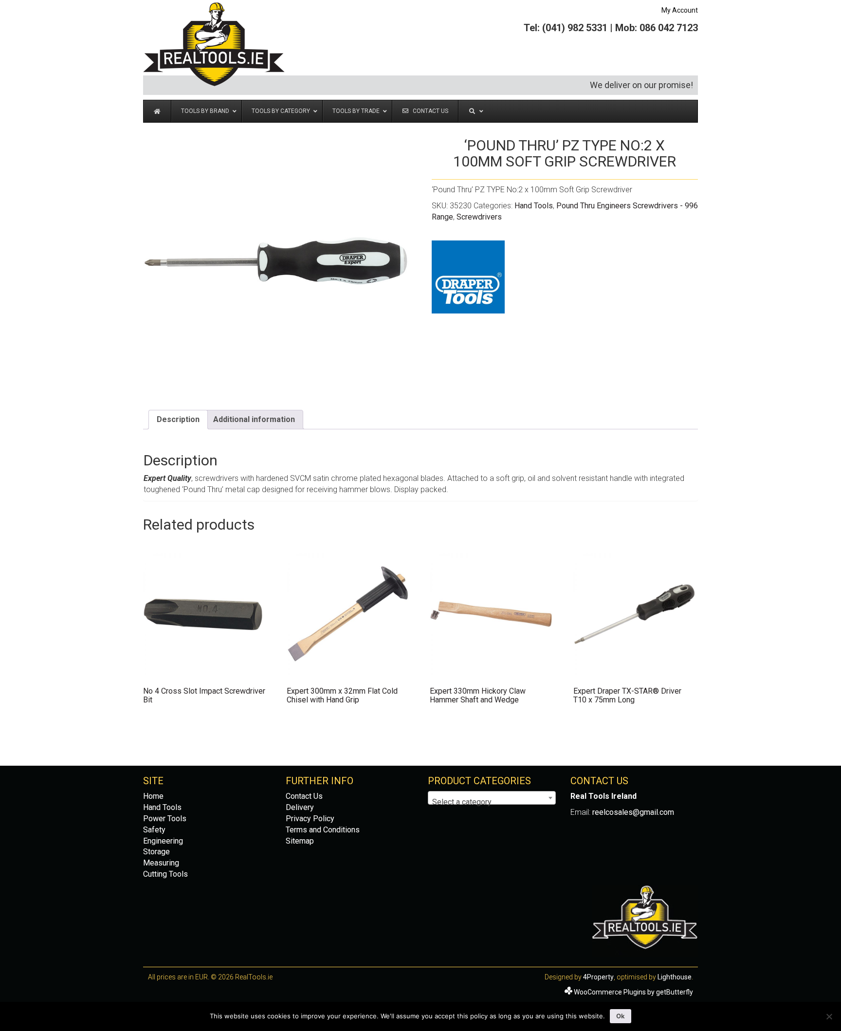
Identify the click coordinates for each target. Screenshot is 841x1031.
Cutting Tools (165, 874)
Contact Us (304, 796)
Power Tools (164, 818)
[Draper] (468, 276)
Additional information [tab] (254, 419)
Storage (156, 851)
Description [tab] (178, 419)
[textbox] (491, 802)
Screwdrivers (479, 216)
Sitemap (300, 841)
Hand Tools (533, 205)
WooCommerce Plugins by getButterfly (633, 992)
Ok (620, 1016)
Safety (154, 829)
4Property (598, 977)
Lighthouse (675, 977)
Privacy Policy (310, 818)
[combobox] (492, 798)
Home (153, 796)
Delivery (300, 807)
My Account (679, 10)
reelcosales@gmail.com (633, 812)
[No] (829, 1016)
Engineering (163, 841)
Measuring (161, 862)
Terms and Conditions (323, 829)
